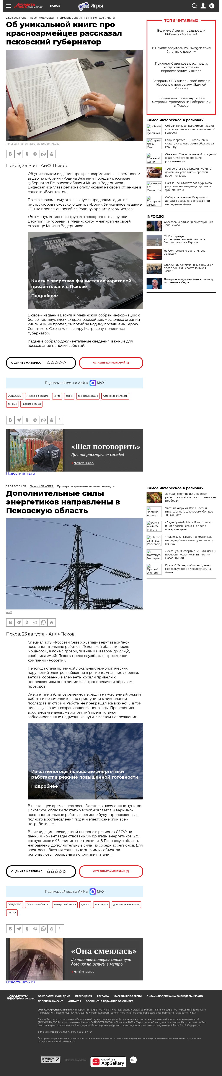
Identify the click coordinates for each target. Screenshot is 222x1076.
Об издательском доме (54, 996)
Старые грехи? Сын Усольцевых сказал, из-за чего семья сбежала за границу (189, 143)
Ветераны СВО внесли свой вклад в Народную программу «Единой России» (181, 84)
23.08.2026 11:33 (16, 486)
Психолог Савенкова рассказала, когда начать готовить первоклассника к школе (181, 67)
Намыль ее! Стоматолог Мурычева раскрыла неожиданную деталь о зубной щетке (188, 186)
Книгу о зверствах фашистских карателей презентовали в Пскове (81, 283)
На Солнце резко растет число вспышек (185, 252)
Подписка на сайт (50, 1001)
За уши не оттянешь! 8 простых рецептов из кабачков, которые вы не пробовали (190, 497)
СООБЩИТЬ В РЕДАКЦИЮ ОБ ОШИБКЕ (109, 1001)
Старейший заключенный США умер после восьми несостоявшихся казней (188, 268)
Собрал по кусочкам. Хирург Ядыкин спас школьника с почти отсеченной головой (190, 129)
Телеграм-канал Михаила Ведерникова (32, 143)
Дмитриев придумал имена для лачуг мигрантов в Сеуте (189, 281)
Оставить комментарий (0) (111, 362)
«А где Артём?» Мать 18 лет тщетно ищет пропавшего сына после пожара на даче (188, 526)
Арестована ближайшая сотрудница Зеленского (189, 224)
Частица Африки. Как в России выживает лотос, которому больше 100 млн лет (189, 511)
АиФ (9, 612)
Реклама (103, 996)
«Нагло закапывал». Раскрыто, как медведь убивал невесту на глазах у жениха (189, 540)
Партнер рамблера (75, 1060)
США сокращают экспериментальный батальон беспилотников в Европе (184, 239)
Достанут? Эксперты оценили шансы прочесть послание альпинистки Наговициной (190, 554)
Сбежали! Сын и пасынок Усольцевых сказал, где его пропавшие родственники (190, 158)
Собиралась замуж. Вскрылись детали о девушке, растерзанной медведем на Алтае (187, 201)
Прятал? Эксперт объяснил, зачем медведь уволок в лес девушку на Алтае (188, 569)
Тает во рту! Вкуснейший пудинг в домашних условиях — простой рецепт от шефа (188, 172)
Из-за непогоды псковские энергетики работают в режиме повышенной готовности (84, 774)
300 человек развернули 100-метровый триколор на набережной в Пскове (181, 102)
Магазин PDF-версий (128, 996)
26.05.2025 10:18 (16, 17)
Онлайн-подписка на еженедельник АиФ (175, 996)
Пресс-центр (83, 996)
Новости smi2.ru (20, 473)
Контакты (74, 1001)
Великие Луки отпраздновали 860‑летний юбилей (181, 32)
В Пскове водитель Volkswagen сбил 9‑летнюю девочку (181, 50)
